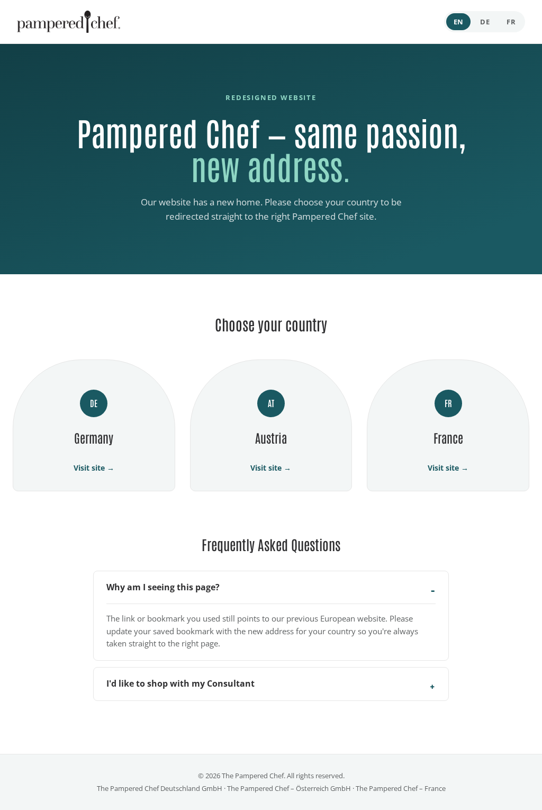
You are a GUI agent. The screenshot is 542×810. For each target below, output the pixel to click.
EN (459, 21)
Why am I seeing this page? (163, 587)
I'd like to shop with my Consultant (180, 683)
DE (485, 21)
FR (511, 21)
